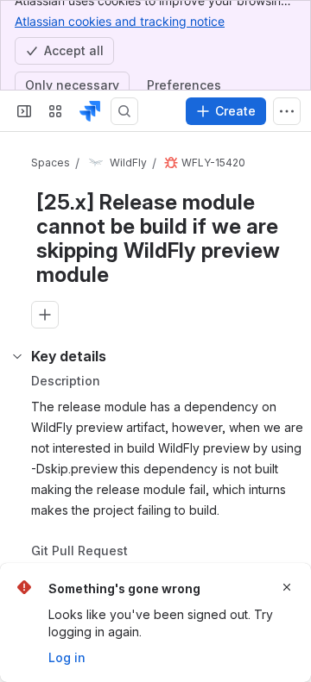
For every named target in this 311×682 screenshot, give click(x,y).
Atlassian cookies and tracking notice (120, 21)
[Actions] (276, 164)
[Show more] (287, 111)
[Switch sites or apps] (55, 111)
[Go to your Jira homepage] (90, 111)
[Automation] (206, 371)
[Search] (124, 111)
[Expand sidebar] (24, 111)
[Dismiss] (286, 587)
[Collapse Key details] (17, 408)
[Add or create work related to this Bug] (45, 333)
